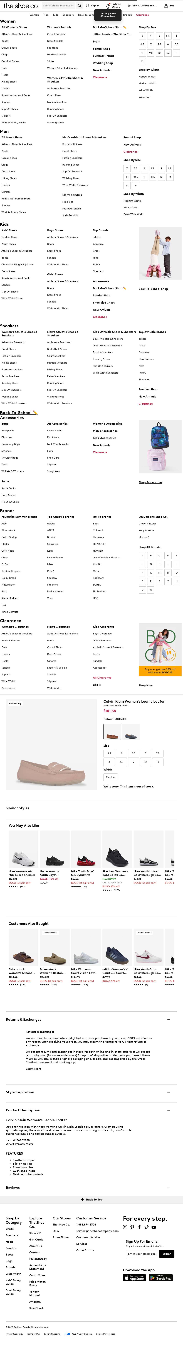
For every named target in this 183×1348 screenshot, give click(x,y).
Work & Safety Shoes (13, 122)
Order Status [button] (85, 1250)
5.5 (168, 35)
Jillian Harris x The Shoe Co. (112, 34)
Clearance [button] (142, 14)
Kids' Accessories (104, 438)
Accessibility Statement (37, 1267)
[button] (34, 835)
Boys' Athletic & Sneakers (108, 338)
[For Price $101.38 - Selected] (112, 732)
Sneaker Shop (148, 389)
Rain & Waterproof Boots (15, 95)
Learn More (33, 1069)
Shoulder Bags (9, 457)
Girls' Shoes (55, 274)
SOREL (97, 584)
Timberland (99, 591)
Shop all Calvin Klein (115, 705)
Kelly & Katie (146, 530)
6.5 (142, 44)
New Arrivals (101, 70)
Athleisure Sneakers (58, 88)
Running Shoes (55, 109)
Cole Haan (7, 550)
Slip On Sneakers (103, 365)
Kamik (96, 564)
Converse (98, 244)
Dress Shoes (8, 171)
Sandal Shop (101, 48)
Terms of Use (33, 1334)
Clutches (6, 437)
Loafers (5, 88)
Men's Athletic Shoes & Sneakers (84, 137)
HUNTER (98, 550)
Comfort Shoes (10, 61)
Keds (50, 550)
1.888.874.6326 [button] (86, 1224)
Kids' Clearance (103, 626)
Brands (10, 1267)
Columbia (98, 530)
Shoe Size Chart (104, 302)
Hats (50, 450)
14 (127, 185)
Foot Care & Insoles (58, 444)
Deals (97, 684)
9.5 (151, 52)
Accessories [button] (112, 14)
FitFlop (5, 564)
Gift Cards (36, 1239)
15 (135, 185)
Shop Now (146, 685)
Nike (95, 257)
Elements (98, 537)
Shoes (10, 1229)
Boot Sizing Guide (13, 1292)
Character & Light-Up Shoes (17, 264)
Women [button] (34, 14)
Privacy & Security (14, 1334)
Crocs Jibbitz (54, 430)
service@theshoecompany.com (97, 1231)
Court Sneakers (56, 355)
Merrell (97, 571)
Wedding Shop (103, 63)
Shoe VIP (35, 1233)
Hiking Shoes (9, 81)
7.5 (159, 44)
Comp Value (37, 1275)
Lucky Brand (8, 577)
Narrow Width (147, 76)
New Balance (146, 359)
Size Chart (36, 1308)
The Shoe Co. (61, 1224)
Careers (34, 1252)
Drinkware (53, 437)
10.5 (168, 52)
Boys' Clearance (102, 633)
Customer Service (88, 1237)
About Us (35, 1246)
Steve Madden (9, 598)
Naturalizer (8, 584)
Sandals (5, 102)
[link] (22, 877)
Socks (5, 481)
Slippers (6, 115)
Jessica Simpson (10, 571)
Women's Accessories (107, 423)
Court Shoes (54, 95)
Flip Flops (52, 47)
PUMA (96, 264)
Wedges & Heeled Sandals (62, 68)
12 (142, 61)
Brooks (51, 537)
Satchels (6, 450)
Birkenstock (8, 530)
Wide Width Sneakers (75, 185)
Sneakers (12, 1235)
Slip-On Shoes (9, 109)
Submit (167, 1253)
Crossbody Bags (10, 444)
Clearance (100, 77)
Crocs (96, 250)
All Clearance (102, 677)
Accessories (101, 281)
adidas (96, 237)
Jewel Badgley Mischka (106, 557)
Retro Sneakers (10, 376)
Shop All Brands (149, 547)
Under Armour (55, 591)
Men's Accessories (105, 430)
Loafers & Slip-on (57, 667)
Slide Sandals (70, 215)
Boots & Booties (10, 640)
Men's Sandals (72, 195)
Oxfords (5, 191)
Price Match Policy (37, 1283)
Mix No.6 (144, 537)
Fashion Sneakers (57, 102)
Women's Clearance (15, 626)
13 (170, 177)
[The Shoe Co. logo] (21, 5)
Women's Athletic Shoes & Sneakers (65, 79)
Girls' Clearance (102, 640)
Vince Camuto (9, 611)
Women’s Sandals (59, 27)
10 (159, 52)
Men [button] (46, 14)
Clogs (4, 54)
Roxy (4, 591)
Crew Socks (8, 495)
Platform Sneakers (12, 369)
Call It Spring (9, 537)
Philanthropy (38, 1259)
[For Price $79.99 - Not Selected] (131, 732)
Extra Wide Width (133, 214)
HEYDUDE (99, 544)
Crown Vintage (147, 523)
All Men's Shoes (12, 137)
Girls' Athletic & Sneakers (107, 345)
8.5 (176, 44)
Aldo (4, 523)
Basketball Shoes (72, 144)
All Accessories (57, 423)
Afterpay (35, 1301)
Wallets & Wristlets (12, 471)
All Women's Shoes (14, 27)
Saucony (52, 577)
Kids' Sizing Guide (13, 1282)
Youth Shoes (8, 244)
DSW (56, 1231)
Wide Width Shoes (12, 298)
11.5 (153, 177)
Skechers (98, 271)
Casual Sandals (56, 34)
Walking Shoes (55, 122)
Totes (4, 464)
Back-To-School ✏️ (89, 14)
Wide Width (146, 90)
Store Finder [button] (61, 1237)
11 (176, 52)
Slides (50, 61)
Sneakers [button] (68, 14)
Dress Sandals (55, 40)
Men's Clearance (58, 626)
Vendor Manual (34, 1293)
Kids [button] (55, 14)
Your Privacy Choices (81, 1334)
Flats (4, 68)
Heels (4, 74)
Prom (96, 41)
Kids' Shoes (9, 230)
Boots (4, 40)
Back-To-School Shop (153, 289)
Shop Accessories (150, 482)
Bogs (95, 523)
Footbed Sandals (56, 54)
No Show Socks (10, 501)
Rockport (98, 577)
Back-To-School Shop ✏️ (110, 27)
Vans (50, 598)
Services (81, 1244)
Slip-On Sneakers (57, 115)
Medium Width (147, 83)
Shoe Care (53, 457)
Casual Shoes (9, 47)
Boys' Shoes (55, 230)
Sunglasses (53, 471)
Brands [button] (127, 14)
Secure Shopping (52, 1334)
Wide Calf (144, 97)
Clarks (5, 544)
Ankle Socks (8, 488)
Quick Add (23, 896)
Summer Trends (103, 55)
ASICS (142, 345)
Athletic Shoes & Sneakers (16, 34)
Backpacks (7, 430)
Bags (4, 423)
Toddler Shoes (9, 237)
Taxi (3, 605)
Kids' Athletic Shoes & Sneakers (114, 332)
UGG (95, 598)
